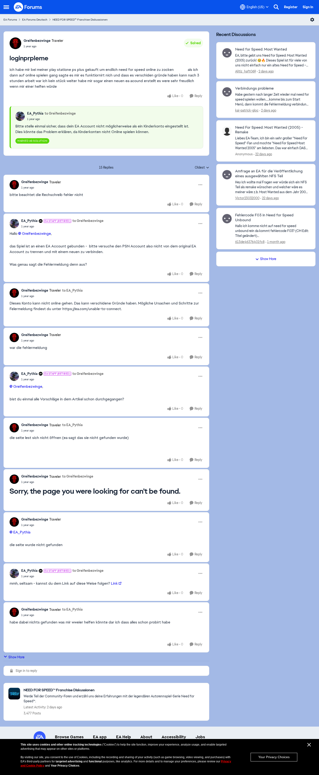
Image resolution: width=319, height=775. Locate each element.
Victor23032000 (247, 198)
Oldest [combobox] (202, 167)
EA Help (123, 736)
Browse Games (69, 736)
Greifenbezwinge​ (36, 233)
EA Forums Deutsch (34, 20)
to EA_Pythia (72, 290)
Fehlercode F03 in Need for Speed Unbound (264, 217)
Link (114, 583)
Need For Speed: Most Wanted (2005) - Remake (269, 130)
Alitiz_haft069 (245, 71)
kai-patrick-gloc (247, 110)
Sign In (308, 7)
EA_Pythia (35, 113)
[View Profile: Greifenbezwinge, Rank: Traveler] (15, 43)
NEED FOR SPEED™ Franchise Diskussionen (80, 20)
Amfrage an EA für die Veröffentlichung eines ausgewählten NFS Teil (269, 173)
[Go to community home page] (28, 7)
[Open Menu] (312, 19)
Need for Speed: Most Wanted (261, 49)
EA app (100, 736)
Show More (16, 657)
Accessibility (174, 736)
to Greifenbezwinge (60, 113)
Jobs (200, 736)
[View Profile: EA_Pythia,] (20, 116)
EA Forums (10, 20)
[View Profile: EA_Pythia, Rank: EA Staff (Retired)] (14, 223)
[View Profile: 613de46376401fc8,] (227, 218)
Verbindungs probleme (254, 88)
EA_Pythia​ (21, 532)
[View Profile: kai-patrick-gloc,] (227, 92)
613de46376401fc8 (250, 242)
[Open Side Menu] (6, 7)
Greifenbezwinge (37, 41)
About (146, 736)
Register (291, 7)
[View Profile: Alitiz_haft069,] (227, 53)
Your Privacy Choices (274, 757)
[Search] (276, 7)
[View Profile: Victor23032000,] (227, 174)
